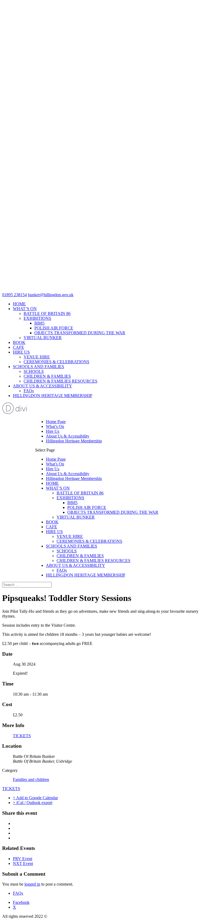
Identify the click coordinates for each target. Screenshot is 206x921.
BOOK (19, 342)
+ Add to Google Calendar (35, 797)
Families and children (31, 779)
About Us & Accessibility (67, 436)
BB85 (39, 323)
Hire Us (52, 431)
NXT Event (23, 863)
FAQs (29, 390)
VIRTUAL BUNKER (43, 337)
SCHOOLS (34, 371)
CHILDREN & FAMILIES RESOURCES (60, 381)
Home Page (56, 421)
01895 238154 (14, 294)
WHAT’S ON (25, 308)
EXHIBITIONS (37, 318)
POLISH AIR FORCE (53, 328)
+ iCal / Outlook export (32, 802)
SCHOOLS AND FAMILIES (38, 366)
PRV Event (22, 858)
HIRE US (21, 352)
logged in (32, 884)
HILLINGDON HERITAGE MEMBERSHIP (52, 395)
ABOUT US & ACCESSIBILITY (42, 386)
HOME (19, 304)
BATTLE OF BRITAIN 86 (47, 313)
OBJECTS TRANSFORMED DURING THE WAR (79, 333)
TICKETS (22, 735)
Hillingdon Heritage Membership (74, 441)
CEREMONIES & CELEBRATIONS (56, 361)
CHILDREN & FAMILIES (47, 376)
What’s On (55, 426)
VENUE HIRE (37, 357)
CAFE (18, 347)
